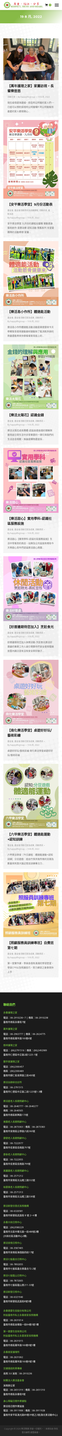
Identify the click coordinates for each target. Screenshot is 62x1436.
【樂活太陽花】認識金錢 (25, 415)
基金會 (10, 210)
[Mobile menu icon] (57, 5)
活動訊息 (43, 210)
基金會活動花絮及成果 (24, 317)
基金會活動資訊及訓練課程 (26, 210)
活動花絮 (11, 96)
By (26, 96)
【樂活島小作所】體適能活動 (28, 312)
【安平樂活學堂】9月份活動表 (30, 204)
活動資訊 (39, 317)
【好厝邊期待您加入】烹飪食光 (30, 627)
